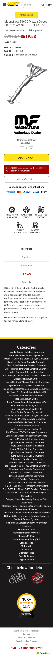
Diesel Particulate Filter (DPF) (26, 539)
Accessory (26, 549)
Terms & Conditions (26, 637)
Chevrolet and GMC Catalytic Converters (26, 482)
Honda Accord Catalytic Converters (26, 469)
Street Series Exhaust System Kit (26, 412)
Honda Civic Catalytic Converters (26, 472)
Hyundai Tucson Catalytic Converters (26, 352)
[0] (49, 5)
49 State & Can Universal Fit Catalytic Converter (26, 516)
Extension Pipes (26, 552)
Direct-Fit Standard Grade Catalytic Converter (26, 369)
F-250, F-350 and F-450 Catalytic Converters (26, 486)
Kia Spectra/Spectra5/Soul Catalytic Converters (27, 389)
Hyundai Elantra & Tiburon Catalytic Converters (26, 382)
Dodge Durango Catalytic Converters (26, 372)
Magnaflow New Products (26, 641)
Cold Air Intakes (26, 556)
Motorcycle (26, 546)
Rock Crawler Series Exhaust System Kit (26, 402)
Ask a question (36, 30)
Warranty (26, 282)
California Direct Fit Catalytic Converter (26, 462)
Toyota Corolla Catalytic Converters (26, 445)
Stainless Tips (26, 543)
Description (26, 248)
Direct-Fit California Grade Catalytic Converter (26, 358)
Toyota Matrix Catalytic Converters (26, 449)
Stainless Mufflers (26, 536)
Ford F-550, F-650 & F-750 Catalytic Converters (26, 465)
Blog (26, 644)
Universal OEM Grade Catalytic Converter (26, 422)
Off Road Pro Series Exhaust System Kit (26, 392)
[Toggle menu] (4, 4)
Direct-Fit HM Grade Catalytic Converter (27, 362)
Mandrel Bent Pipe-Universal (26, 532)
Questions (27, 257)
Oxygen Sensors (26, 559)
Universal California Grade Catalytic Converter (27, 415)
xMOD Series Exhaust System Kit (26, 429)
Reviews (26, 273)
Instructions (26, 265)
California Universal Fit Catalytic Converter (26, 522)
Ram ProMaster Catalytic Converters (26, 439)
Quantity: (25, 143)
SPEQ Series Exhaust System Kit (26, 405)
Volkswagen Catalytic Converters (26, 459)
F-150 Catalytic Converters (26, 479)
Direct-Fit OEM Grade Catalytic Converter (26, 365)
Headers (27, 526)
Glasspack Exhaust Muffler (26, 378)
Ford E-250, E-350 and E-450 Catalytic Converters (26, 375)
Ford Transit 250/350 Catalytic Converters (26, 432)
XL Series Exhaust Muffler (26, 425)
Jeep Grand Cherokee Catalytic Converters (26, 435)
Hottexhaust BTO (26, 529)
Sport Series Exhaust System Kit (26, 409)
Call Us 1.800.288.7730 (26, 648)
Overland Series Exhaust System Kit (26, 395)
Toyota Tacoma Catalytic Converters (26, 452)
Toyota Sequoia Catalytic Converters (26, 476)
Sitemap (26, 634)
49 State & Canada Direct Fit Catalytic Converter (26, 512)
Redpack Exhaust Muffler (26, 399)
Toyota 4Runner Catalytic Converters (26, 442)
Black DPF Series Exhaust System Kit (26, 355)
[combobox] (34, 4)
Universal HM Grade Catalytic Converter (26, 419)
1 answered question (14, 30)
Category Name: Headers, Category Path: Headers (26, 506)
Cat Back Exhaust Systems (27, 519)
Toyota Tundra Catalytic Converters (26, 456)
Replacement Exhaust (26, 509)
